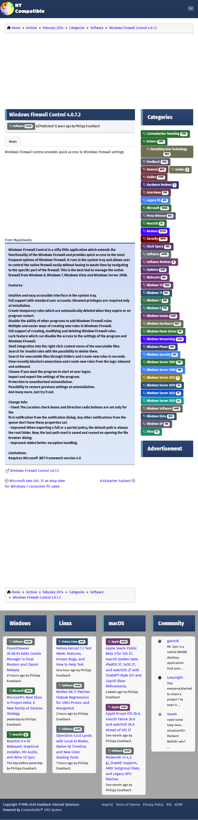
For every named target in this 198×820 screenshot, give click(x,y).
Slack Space (158, 246)
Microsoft (156, 208)
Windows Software (162, 408)
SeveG (172, 714)
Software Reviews (160, 262)
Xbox (152, 431)
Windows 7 (156, 300)
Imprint (107, 804)
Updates (155, 269)
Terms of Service (128, 804)
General (155, 169)
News (13, 141)
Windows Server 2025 (163, 401)
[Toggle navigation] (191, 8)
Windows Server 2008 (163, 370)
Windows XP (157, 424)
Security (156, 239)
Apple (118, 641)
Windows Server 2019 (163, 385)
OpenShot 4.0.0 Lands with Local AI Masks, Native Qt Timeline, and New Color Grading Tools (74, 746)
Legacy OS (156, 200)
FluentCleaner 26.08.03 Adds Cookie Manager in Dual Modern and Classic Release (24, 659)
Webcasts (156, 277)
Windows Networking (164, 339)
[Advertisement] (99, 70)
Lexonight (175, 677)
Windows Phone (160, 347)
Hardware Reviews (160, 185)
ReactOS (154, 223)
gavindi (173, 641)
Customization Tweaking (166, 133)
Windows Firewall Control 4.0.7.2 (34, 471)
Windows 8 (156, 308)
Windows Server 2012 (162, 377)
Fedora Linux (72, 641)
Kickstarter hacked (115, 481)
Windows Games (161, 316)
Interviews (156, 192)
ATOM (179, 804)
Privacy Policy (153, 804)
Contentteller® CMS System (41, 810)
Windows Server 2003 (163, 362)
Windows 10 (157, 285)
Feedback (156, 162)
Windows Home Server (163, 331)
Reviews (156, 231)
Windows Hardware (162, 323)
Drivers (154, 141)
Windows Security (161, 354)
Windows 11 (157, 293)
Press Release (159, 216)
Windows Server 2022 (162, 393)
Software (21, 126)
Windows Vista (159, 416)
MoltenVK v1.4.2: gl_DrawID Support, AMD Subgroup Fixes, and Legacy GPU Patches (123, 768)
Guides (181, 169)
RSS (169, 804)
